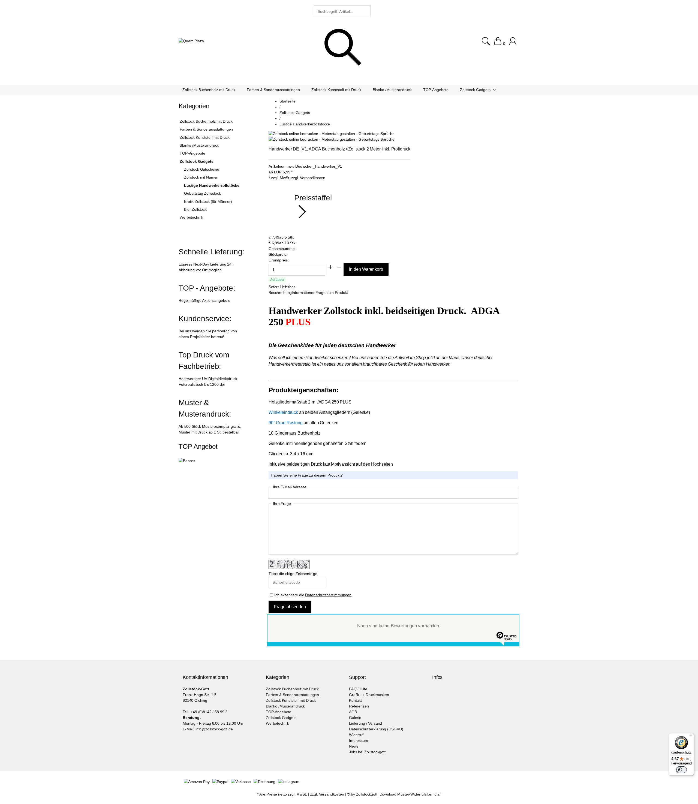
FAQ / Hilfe (358, 689)
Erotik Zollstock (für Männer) (208, 201)
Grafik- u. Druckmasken (369, 694)
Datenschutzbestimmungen (328, 595)
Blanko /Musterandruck (199, 145)
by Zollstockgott (364, 794)
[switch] (681, 769)
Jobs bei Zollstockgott (367, 752)
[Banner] (187, 461)
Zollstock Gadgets (196, 161)
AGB (353, 712)
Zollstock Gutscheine (201, 169)
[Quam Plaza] (191, 41)
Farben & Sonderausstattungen (206, 129)
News (353, 746)
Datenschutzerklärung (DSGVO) (376, 729)
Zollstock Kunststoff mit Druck (205, 137)
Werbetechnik (191, 217)
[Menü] (690, 736)
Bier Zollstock (195, 209)
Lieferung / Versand (365, 723)
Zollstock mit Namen (201, 177)
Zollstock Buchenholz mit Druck (206, 121)
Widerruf (356, 735)
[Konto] (513, 43)
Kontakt (355, 700)
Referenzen (359, 706)
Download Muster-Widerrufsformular (410, 794)
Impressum (358, 740)
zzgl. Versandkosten (308, 178)
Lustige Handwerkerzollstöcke (211, 185)
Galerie (355, 717)
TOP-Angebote (192, 153)
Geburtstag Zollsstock (202, 193)
